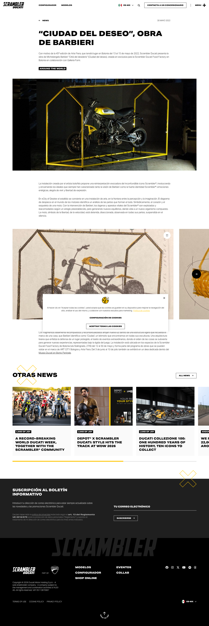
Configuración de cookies (106, 318)
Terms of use (19, 601)
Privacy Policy (54, 601)
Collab (122, 572)
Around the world (53, 68)
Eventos (123, 567)
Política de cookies (141, 310)
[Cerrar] (164, 298)
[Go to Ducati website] (55, 570)
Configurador (47, 5)
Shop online (86, 578)
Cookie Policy (36, 601)
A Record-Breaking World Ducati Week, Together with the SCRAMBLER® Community (40, 444)
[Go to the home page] (13, 5)
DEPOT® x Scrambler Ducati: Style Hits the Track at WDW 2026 (99, 442)
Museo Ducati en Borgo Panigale (55, 352)
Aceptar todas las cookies (105, 326)
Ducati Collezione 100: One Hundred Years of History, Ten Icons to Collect (162, 444)
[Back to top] (104, 615)
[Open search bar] (139, 5)
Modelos (66, 5)
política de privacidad (41, 514)
